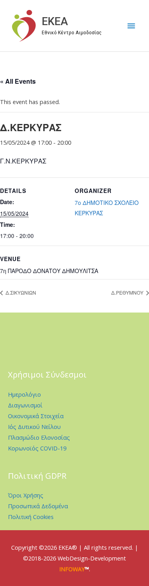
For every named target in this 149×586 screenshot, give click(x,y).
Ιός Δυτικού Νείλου (34, 427)
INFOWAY (72, 569)
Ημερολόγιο (24, 394)
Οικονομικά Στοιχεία (36, 416)
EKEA (55, 21)
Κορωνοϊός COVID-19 (37, 448)
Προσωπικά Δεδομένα (38, 506)
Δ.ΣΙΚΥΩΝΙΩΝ (20, 292)
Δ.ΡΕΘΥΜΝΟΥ (128, 292)
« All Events (18, 81)
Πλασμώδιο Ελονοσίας (39, 437)
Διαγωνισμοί (25, 405)
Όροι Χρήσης (25, 495)
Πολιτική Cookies (31, 517)
